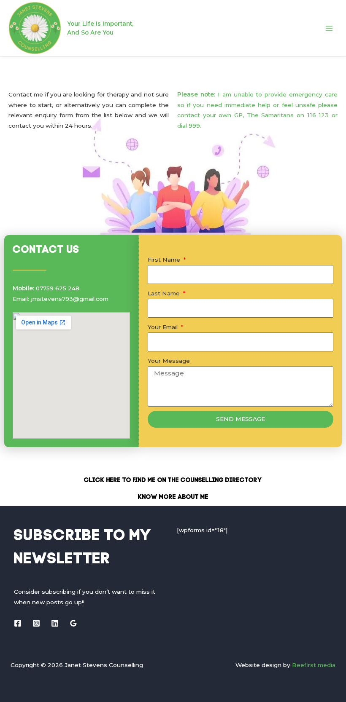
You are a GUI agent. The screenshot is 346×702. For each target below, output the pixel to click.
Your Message (169, 360)
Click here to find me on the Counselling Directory (173, 480)
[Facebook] (18, 623)
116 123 (318, 115)
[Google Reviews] (73, 623)
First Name (165, 259)
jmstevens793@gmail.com (69, 298)
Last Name (164, 293)
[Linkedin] (55, 623)
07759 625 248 (57, 288)
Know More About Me (173, 497)
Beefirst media (313, 665)
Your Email (163, 327)
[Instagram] (36, 623)
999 (194, 125)
